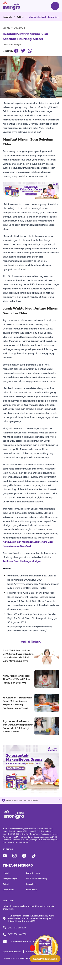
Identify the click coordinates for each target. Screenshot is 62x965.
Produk (6, 872)
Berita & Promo (33, 872)
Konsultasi (30, 884)
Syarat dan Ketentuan (12, 951)
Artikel (20, 16)
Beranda (7, 16)
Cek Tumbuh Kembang (36, 878)
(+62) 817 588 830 (17, 927)
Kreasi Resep (31, 889)
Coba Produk (8, 889)
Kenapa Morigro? (10, 878)
